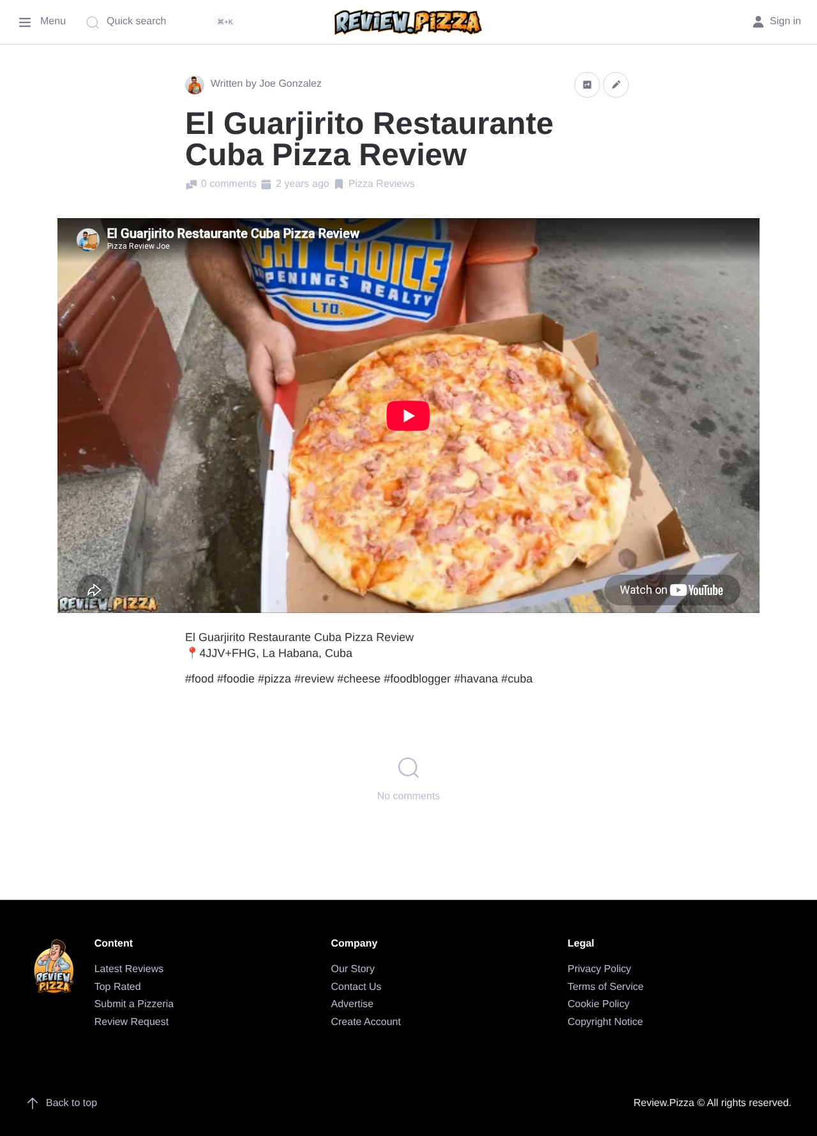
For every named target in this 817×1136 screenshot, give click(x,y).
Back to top (71, 1103)
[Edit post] (616, 84)
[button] (587, 84)
